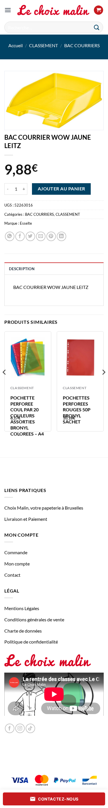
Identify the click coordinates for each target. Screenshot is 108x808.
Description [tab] (22, 268)
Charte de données (23, 630)
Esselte (26, 223)
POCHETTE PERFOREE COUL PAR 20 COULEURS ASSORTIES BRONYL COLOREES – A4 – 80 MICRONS (27, 418)
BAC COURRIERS (82, 45)
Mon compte (17, 563)
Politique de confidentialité (31, 641)
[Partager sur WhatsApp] (9, 236)
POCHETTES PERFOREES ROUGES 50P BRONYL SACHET (76, 409)
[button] (7, 10)
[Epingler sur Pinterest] (51, 236)
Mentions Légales (21, 608)
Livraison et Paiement (25, 519)
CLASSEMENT (43, 45)
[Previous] (4, 384)
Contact (12, 575)
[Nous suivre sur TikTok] (30, 728)
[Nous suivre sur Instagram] (20, 728)
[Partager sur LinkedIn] (61, 236)
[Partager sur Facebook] (20, 236)
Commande (15, 552)
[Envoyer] (97, 27)
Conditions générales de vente (34, 619)
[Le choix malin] (53, 10)
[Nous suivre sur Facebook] (9, 728)
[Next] (103, 384)
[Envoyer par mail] (41, 236)
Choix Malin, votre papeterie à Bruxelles (43, 507)
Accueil (15, 45)
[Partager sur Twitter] (30, 236)
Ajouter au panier (61, 188)
